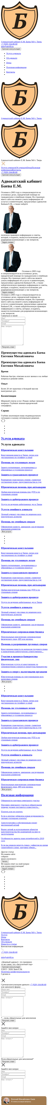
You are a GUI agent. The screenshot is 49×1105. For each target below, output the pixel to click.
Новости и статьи (9, 944)
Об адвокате (11, 58)
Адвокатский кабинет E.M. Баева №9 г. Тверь (21, 42)
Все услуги (6, 532)
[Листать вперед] (4, 872)
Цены (8, 63)
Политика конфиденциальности (15, 972)
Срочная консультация (11, 49)
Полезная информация (16, 67)
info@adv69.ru (7, 46)
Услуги (4, 935)
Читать (5, 861)
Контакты (10, 72)
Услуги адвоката (13, 53)
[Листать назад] (2, 872)
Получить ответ (8, 347)
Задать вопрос (8, 242)
